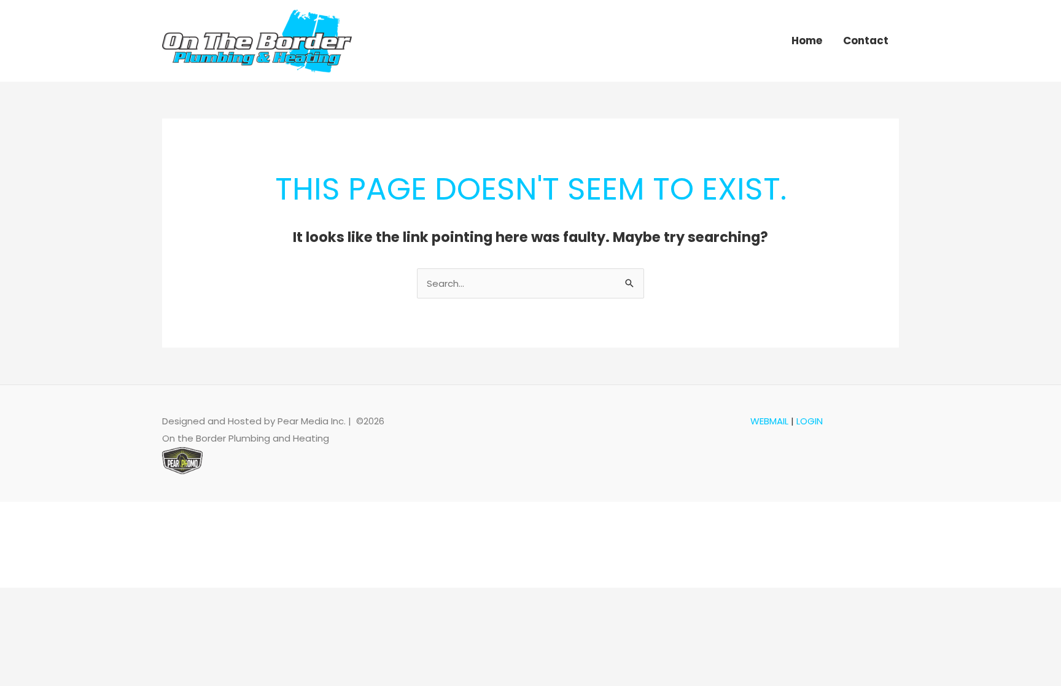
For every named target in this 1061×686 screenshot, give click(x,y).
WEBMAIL (769, 421)
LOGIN (809, 421)
